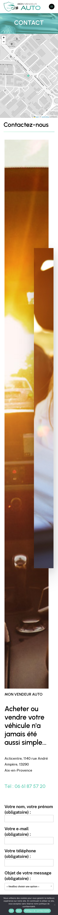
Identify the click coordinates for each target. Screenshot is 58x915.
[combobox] (29, 886)
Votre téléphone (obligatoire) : (20, 853)
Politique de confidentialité (37, 911)
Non (19, 911)
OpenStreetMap (45, 117)
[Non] (54, 904)
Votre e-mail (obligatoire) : (18, 831)
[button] (51, 6)
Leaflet (37, 117)
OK (11, 911)
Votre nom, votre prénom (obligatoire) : (29, 809)
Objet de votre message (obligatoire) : (28, 879)
